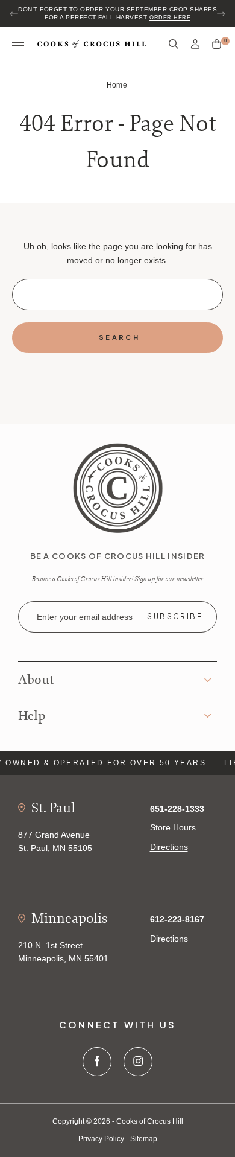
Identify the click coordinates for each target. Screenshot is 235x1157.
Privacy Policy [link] (101, 1139)
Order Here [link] (169, 17)
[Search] (173, 44)
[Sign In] (195, 44)
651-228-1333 (177, 809)
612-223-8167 (177, 919)
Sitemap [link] (143, 1139)
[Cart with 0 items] (216, 44)
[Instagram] (138, 1061)
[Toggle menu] (18, 45)
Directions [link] (169, 847)
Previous (14, 14)
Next (221, 14)
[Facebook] (97, 1061)
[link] (118, 487)
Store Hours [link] (173, 827)
